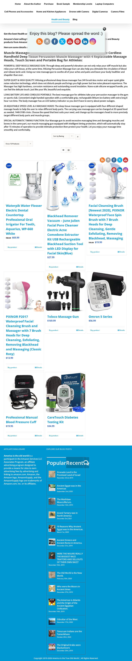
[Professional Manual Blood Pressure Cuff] (24, 392)
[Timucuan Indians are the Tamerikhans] (52, 633)
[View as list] (68, 150)
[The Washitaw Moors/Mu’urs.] (52, 501)
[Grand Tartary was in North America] (52, 514)
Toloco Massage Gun (63, 316)
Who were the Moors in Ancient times (68, 588)
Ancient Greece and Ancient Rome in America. (69, 541)
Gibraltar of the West (67, 619)
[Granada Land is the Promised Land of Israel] (52, 474)
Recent (74, 462)
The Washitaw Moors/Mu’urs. (64, 501)
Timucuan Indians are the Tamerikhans (69, 633)
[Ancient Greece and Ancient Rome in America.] (52, 542)
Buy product (12, 247)
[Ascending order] (77, 136)
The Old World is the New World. (69, 574)
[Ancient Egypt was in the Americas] (52, 487)
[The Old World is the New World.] (52, 575)
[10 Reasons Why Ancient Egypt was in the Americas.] (52, 528)
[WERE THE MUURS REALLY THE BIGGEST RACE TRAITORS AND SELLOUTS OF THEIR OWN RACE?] (52, 555)
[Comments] (86, 462)
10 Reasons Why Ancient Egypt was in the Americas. (70, 528)
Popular (56, 462)
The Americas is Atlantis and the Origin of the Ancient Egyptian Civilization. (68, 604)
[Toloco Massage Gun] (65, 292)
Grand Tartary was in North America (67, 514)
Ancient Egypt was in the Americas (69, 487)
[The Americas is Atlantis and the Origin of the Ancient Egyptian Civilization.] (52, 602)
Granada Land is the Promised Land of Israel (68, 473)
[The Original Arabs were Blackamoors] (52, 647)
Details (39, 247)
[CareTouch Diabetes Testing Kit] (65, 392)
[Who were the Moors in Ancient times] (52, 588)
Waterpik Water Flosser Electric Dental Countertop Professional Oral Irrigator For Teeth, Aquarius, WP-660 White (24, 219)
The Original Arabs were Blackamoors (69, 646)
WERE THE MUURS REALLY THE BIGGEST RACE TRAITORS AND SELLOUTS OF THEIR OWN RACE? (70, 558)
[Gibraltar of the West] (52, 621)
